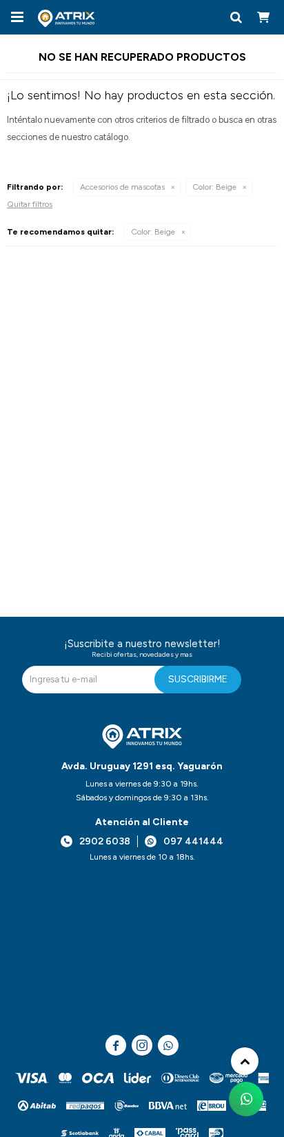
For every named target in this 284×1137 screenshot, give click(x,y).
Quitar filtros (29, 204)
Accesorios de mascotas (122, 187)
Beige (214, 187)
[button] (236, 17)
